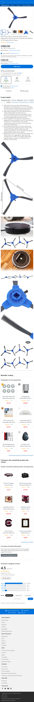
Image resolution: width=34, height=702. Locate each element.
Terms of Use (4, 666)
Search (30, 598)
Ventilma (28, 2)
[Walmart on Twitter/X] (5, 689)
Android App (4, 683)
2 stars (2, 588)
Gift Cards (4, 645)
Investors (4, 626)
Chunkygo (24, 2)
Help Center (26, 610)
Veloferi (7, 2)
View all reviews (6, 578)
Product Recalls (5, 659)
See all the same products (27, 542)
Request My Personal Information (9, 673)
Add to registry (25, 90)
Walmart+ (4, 643)
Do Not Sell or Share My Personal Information (12, 675)
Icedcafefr (19, 2)
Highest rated (19, 595)
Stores (3, 638)
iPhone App (4, 680)
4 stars (2, 585)
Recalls (3, 655)
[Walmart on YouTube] (8, 689)
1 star (3, 590)
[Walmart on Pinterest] (11, 689)
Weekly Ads (22, 612)
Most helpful (28, 595)
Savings (18, 5)
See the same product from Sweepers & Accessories (21, 455)
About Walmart (5, 620)
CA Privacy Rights (6, 671)
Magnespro (4, 2)
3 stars (2, 586)
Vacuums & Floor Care (24, 102)
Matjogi (11, 2)
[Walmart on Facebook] (2, 689)
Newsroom (4, 624)
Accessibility (4, 657)
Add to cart (17, 66)
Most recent (9, 595)
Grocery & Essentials (26, 5)
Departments (6, 5)
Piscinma (32, 2)
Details (12, 87)
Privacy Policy (5, 669)
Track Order (13, 612)
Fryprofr (15, 2)
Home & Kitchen (14, 102)
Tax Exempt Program (6, 661)
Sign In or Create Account (13, 610)
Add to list (9, 90)
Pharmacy (4, 652)
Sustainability (4, 629)
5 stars (2, 583)
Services (13, 5)
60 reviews (11, 42)
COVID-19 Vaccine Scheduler (8, 650)
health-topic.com (15, 53)
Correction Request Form (9, 555)
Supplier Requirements (7, 631)
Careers (3, 622)
